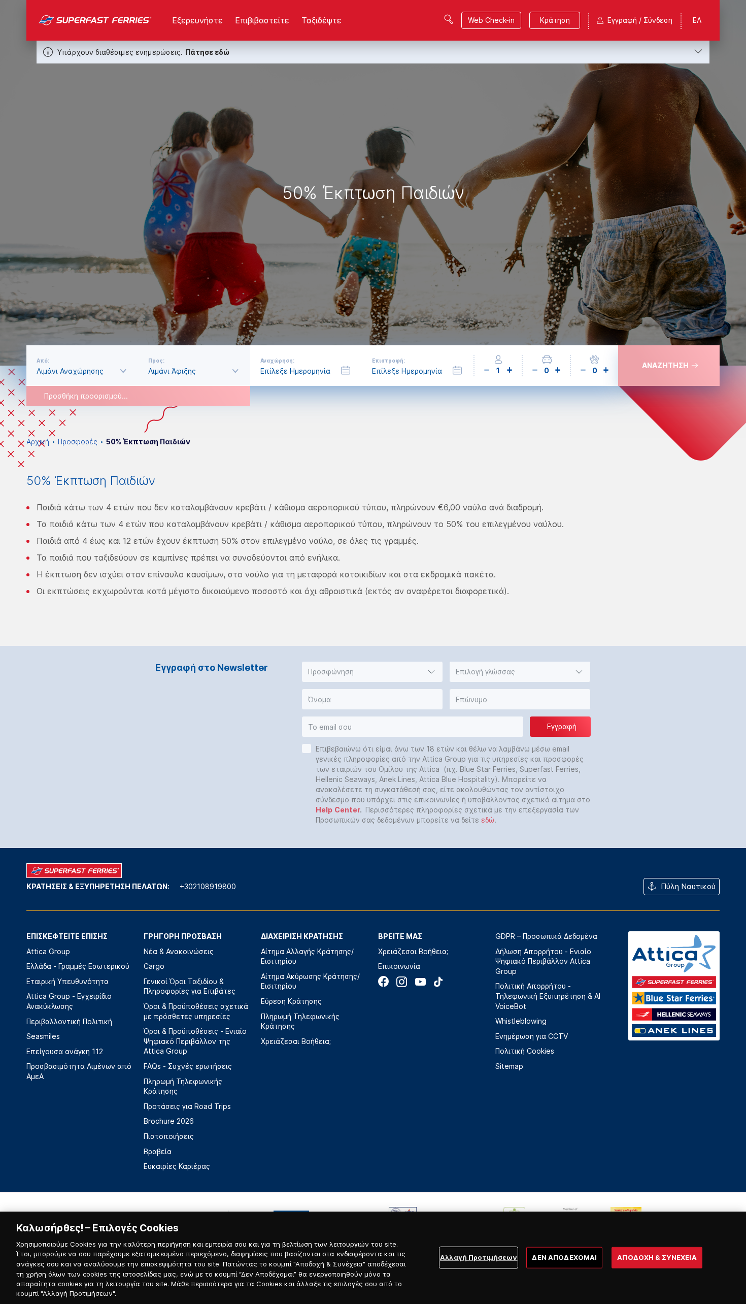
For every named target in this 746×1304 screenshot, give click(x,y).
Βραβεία (158, 1151)
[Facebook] (383, 981)
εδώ (487, 820)
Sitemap (509, 1066)
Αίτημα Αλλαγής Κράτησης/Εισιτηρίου (307, 956)
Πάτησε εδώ (207, 52)
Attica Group (48, 951)
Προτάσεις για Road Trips (187, 1106)
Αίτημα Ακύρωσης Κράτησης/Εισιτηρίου (310, 981)
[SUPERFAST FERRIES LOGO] (95, 20)
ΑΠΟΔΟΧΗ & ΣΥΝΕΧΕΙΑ (656, 1257)
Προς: (156, 360)
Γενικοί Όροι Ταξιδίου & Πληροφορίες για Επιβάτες (189, 986)
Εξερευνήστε (197, 20)
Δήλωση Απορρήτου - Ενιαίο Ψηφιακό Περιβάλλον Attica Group (543, 961)
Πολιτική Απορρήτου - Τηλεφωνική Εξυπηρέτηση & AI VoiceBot (547, 996)
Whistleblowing (521, 1021)
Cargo (154, 966)
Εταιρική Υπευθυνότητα (67, 981)
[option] (373, 183)
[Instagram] (401, 981)
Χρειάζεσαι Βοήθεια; (296, 1041)
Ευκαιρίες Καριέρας (177, 1166)
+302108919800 (208, 886)
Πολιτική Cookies (524, 1051)
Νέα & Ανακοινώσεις (179, 951)
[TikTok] (438, 981)
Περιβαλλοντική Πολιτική (69, 1021)
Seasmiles (43, 1036)
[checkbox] (306, 748)
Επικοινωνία (399, 966)
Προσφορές (77, 441)
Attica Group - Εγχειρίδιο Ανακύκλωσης (69, 1001)
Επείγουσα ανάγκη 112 (64, 1051)
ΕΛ (697, 20)
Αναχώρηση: (277, 360)
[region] (373, 1258)
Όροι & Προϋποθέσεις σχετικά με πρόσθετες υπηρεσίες (196, 1011)
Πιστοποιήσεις (169, 1136)
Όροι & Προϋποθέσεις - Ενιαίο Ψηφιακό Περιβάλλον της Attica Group (195, 1041)
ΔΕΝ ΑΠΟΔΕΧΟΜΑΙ (564, 1257)
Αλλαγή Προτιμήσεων (478, 1257)
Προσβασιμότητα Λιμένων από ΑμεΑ (78, 1071)
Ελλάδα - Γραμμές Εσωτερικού (77, 966)
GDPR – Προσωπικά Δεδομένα (546, 936)
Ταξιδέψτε (321, 20)
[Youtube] (420, 981)
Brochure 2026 (169, 1121)
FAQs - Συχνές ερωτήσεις (188, 1066)
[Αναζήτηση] (448, 19)
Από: (43, 360)
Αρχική (37, 441)
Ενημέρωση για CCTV (531, 1036)
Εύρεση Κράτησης (291, 1001)
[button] (372, 672)
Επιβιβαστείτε (262, 20)
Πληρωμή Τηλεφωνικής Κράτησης (183, 1086)
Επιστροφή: (388, 360)
